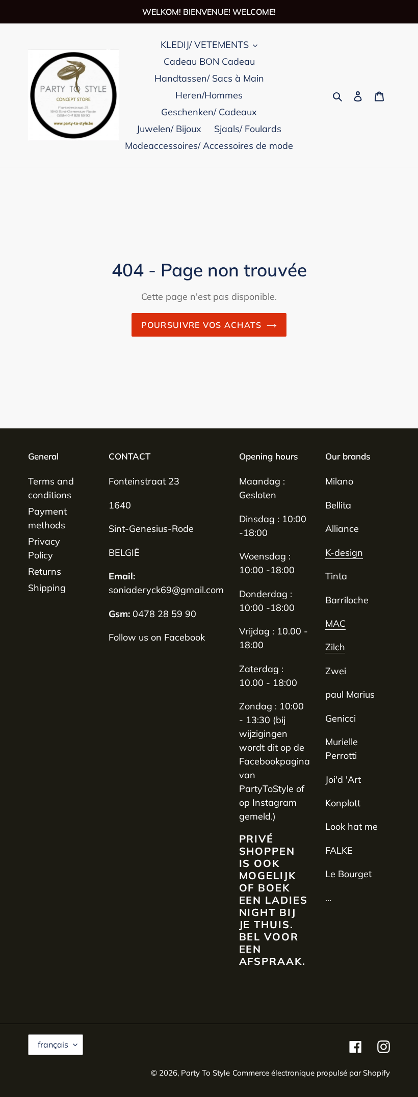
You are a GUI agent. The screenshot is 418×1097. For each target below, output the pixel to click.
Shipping (47, 588)
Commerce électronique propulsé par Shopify (311, 1073)
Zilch (335, 647)
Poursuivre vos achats (201, 325)
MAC (335, 623)
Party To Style (205, 1073)
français (53, 1044)
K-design (344, 552)
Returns (44, 571)
